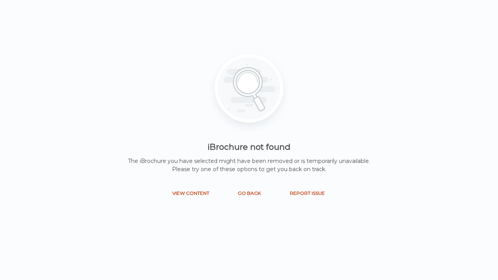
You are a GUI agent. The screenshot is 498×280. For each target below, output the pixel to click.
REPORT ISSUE (307, 193)
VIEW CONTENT (190, 193)
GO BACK (249, 193)
